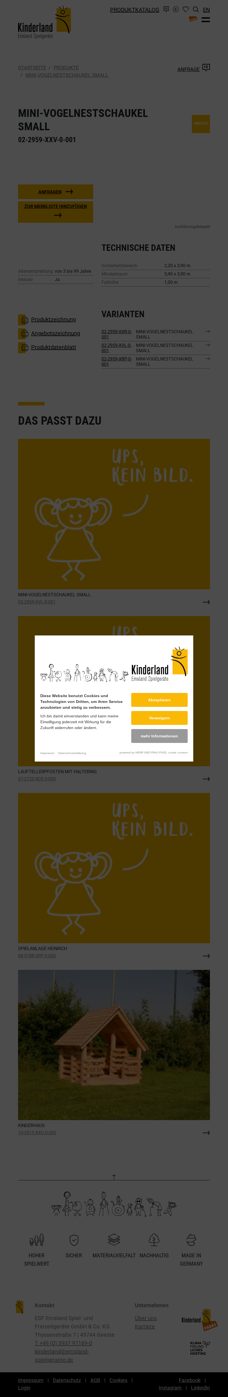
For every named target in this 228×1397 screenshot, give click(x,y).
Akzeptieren (159, 700)
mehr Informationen (159, 736)
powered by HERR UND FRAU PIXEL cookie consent (154, 752)
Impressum (47, 753)
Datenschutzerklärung (72, 753)
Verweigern (159, 718)
